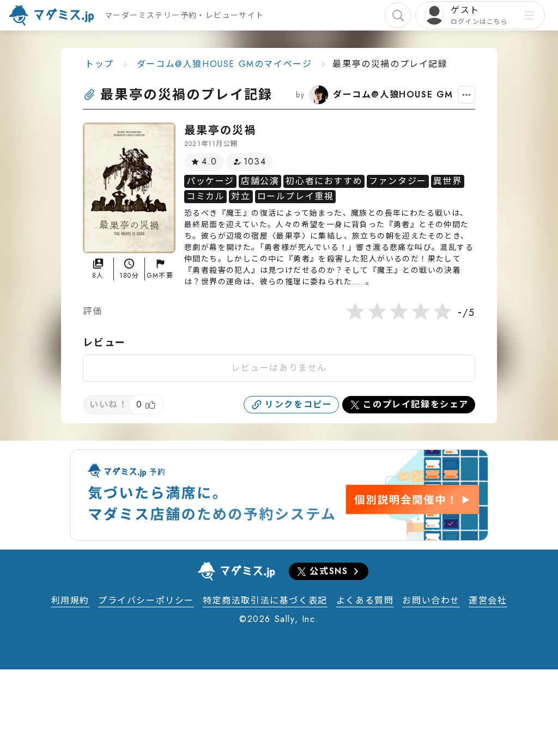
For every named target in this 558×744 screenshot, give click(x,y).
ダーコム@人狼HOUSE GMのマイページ (224, 64)
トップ (99, 64)
